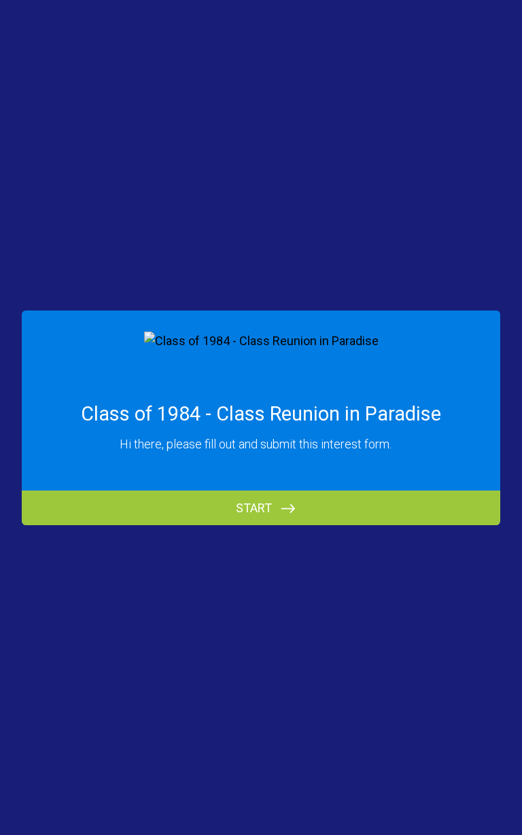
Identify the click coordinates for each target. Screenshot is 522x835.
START (254, 508)
